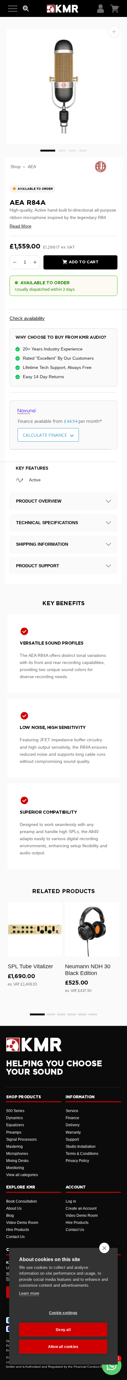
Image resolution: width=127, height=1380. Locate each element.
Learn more (29, 1293)
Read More (20, 226)
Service (72, 1111)
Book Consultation (21, 1201)
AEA (32, 166)
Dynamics (14, 1118)
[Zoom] (114, 31)
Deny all (63, 1330)
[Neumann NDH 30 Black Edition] (92, 929)
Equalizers (15, 1125)
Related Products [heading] (63, 891)
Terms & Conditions (82, 1153)
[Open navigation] (12, 8)
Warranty (73, 1132)
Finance (72, 1118)
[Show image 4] (83, 151)
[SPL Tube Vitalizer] (35, 929)
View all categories (22, 1175)
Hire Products (17, 1230)
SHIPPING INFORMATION (42, 544)
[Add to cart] (54, 951)
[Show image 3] (72, 151)
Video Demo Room (22, 1222)
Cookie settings (63, 1313)
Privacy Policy (77, 1161)
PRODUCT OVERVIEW (38, 501)
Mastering (14, 1146)
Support (72, 1139)
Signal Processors (21, 1139)
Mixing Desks (17, 1161)
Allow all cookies (63, 1347)
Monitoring (15, 1168)
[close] (104, 1248)
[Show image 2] (62, 151)
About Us (14, 1208)
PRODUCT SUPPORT (37, 565)
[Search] (26, 8)
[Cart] (114, 8)
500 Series (15, 1111)
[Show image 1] (47, 151)
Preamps (13, 1132)
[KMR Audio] (62, 8)
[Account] (100, 8)
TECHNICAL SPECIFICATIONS (47, 522)
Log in (71, 1201)
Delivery (73, 1125)
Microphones (17, 1153)
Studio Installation (81, 1146)
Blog (10, 1215)
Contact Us (15, 1237)
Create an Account (81, 1208)
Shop (15, 166)
